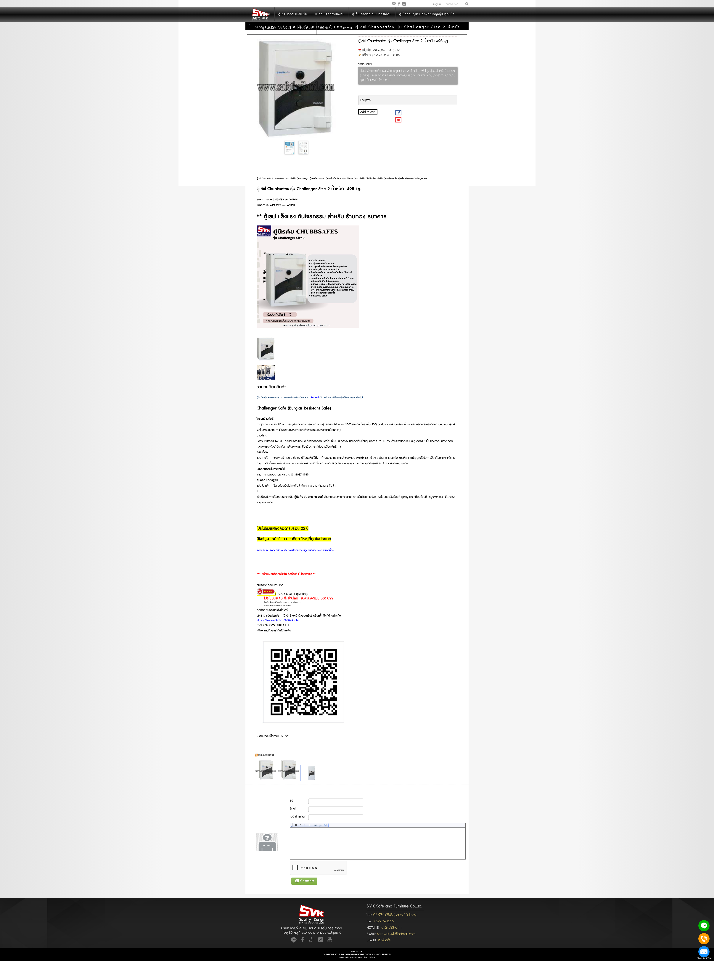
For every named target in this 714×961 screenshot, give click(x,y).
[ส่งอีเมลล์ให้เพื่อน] (398, 120)
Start (366, 957)
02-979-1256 (384, 921)
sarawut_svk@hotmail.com (396, 933)
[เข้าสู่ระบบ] (438, 6)
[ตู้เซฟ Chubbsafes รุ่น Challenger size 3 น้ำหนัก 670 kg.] (289, 770)
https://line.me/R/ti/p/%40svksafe (277, 620)
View (372, 957)
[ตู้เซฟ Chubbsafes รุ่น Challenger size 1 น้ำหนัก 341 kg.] (266, 770)
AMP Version (356, 951)
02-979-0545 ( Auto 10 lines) (394, 915)
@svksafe (384, 940)
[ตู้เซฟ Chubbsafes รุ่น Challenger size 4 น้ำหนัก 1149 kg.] (311, 773)
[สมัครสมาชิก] (451, 6)
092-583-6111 (392, 927)
